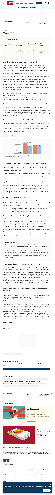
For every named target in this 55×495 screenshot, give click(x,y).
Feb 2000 (27, 22)
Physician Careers (31, 479)
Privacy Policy (42, 487)
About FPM (42, 469)
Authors (16, 469)
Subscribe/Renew (31, 469)
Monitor (5, 30)
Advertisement (27, 10)
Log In (4, 328)
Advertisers (17, 476)
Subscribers (17, 474)
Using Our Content (31, 474)
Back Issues (30, 476)
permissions (29, 453)
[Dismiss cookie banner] (50, 484)
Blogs (26, 2)
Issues (17, 2)
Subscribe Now (42, 430)
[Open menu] (3, 3)
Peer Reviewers (18, 472)
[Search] (51, 3)
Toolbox (4, 474)
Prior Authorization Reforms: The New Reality (36, 414)
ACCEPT (46, 490)
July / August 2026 (33, 409)
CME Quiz (31, 2)
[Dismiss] (51, 7)
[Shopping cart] (45, 3)
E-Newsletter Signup (32, 472)
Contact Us (42, 472)
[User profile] (48, 3)
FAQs (41, 474)
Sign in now (34, 7)
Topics (21, 2)
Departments (5, 481)
